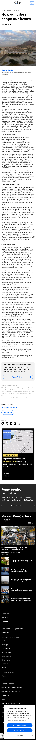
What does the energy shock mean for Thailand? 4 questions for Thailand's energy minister (21, 561)
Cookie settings (19, 735)
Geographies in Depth (11, 11)
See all (31, 523)
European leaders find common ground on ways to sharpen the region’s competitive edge (20, 600)
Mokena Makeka (7, 70)
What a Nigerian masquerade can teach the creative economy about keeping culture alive (21, 590)
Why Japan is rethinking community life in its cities (19, 570)
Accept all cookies (19, 730)
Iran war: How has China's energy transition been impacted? (21, 580)
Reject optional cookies (19, 725)
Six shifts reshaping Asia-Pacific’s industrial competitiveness (14, 549)
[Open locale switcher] (2, 736)
